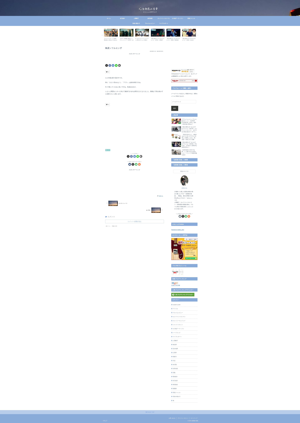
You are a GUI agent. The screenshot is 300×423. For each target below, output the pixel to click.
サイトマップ (194, 418)
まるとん (184, 188)
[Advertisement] (134, 58)
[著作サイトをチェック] (129, 164)
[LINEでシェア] (116, 65)
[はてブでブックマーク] (113, 65)
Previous (102, 35)
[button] (119, 65)
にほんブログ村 (175, 285)
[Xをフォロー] (133, 164)
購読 (174, 108)
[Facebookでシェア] (109, 65)
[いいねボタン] (107, 72)
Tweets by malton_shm (177, 229)
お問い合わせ (172, 418)
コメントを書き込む (135, 221)
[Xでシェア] (106, 65)
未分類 (108, 150)
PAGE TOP (150, 412)
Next (198, 35)
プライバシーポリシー (183, 418)
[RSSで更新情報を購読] (139, 164)
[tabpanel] (111, 35)
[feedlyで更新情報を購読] (136, 164)
